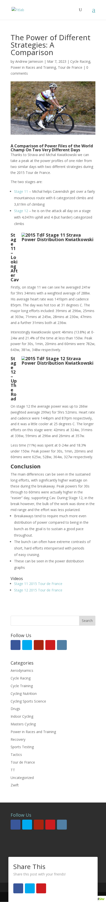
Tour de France (70, 67)
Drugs (15, 708)
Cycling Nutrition (24, 693)
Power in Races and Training (33, 67)
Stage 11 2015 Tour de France (38, 583)
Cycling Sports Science (28, 701)
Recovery (18, 739)
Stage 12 (21, 210)
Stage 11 (21, 191)
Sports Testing (22, 746)
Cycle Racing (80, 61)
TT (13, 770)
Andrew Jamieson (29, 61)
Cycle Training (22, 685)
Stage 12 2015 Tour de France (38, 590)
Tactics (16, 754)
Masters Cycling (23, 724)
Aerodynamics (22, 670)
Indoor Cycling (22, 716)
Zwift (15, 785)
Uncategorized (22, 777)
